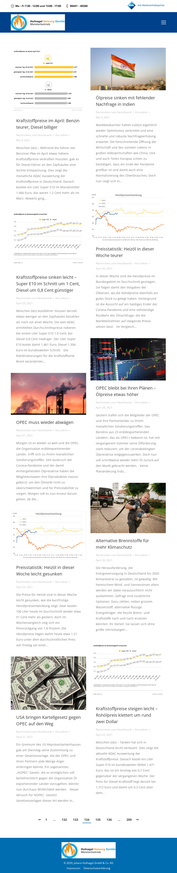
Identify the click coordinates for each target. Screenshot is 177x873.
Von (61, 135)
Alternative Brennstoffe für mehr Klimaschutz (122, 544)
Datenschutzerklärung (97, 868)
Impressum (73, 868)
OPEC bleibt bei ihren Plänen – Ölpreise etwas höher (126, 391)
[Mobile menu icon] (163, 22)
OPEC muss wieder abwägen (44, 422)
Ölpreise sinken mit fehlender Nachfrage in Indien (125, 101)
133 (75, 820)
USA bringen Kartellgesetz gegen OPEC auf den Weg (48, 720)
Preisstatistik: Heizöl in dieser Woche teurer (125, 252)
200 (129, 820)
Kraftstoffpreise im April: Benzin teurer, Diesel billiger (47, 124)
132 (64, 820)
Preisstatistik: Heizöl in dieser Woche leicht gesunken (45, 570)
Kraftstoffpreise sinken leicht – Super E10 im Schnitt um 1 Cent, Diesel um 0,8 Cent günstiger (48, 283)
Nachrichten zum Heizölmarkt (34, 135)
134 (86, 820)
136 (109, 820)
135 (98, 820)
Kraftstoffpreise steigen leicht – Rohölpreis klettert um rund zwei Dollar (127, 715)
